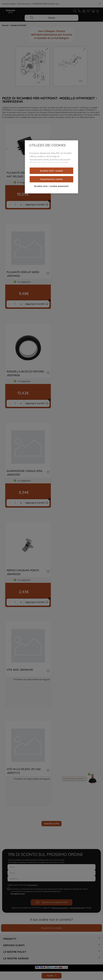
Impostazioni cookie (51, 179)
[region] (51, 167)
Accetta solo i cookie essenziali (51, 186)
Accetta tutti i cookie (51, 170)
